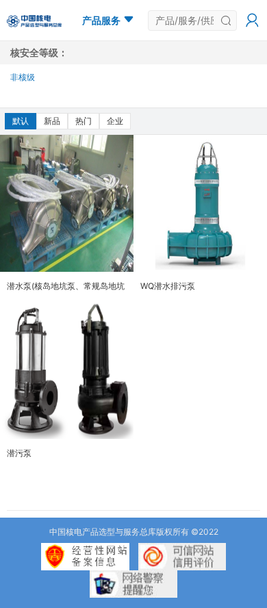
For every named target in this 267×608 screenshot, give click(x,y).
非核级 (22, 77)
